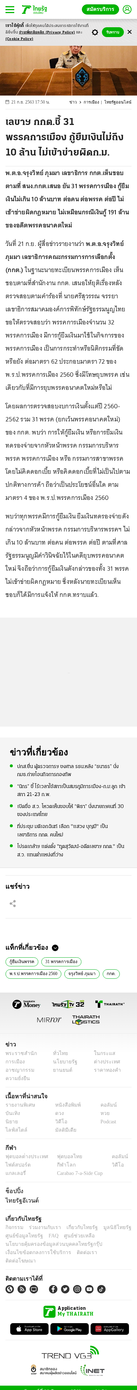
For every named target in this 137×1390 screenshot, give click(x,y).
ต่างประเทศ (104, 1061)
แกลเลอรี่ (14, 1173)
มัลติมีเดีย (63, 1130)
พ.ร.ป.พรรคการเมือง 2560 (33, 973)
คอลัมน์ (105, 1105)
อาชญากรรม (18, 1070)
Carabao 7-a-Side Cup (78, 1173)
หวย (102, 1113)
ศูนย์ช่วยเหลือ (72, 1236)
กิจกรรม (13, 1227)
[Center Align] (130, 32)
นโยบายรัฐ (62, 1061)
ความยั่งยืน (16, 1078)
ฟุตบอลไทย (63, 1156)
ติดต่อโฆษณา (105, 1252)
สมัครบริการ (102, 9)
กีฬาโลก (60, 1165)
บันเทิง (11, 1113)
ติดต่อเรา (77, 1252)
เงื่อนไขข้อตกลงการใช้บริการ (33, 1252)
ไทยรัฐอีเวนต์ (20, 1200)
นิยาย (11, 1121)
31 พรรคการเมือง (61, 961)
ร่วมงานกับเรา (42, 1227)
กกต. (110, 973)
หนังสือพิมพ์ (65, 1105)
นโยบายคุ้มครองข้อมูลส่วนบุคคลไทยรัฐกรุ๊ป (48, 1244)
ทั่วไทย (58, 1053)
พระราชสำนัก (18, 1053)
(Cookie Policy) (19, 39)
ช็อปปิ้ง (13, 1191)
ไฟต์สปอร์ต (16, 1165)
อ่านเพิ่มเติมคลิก (47, 33)
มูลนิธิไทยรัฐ (109, 1227)
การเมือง (94, 102)
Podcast (107, 1121)
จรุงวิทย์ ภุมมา (82, 973)
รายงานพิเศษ (19, 1105)
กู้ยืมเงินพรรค (21, 961)
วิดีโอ (58, 1121)
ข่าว (77, 102)
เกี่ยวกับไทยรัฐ (76, 1227)
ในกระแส (102, 1053)
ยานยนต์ (60, 1070)
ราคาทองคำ (105, 1070)
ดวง (57, 1113)
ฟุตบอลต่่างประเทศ (24, 1156)
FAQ (48, 1236)
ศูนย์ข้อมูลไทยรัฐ (22, 1236)
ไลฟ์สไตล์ (14, 1130)
